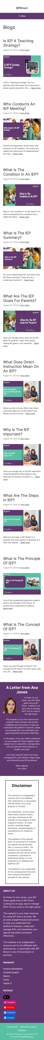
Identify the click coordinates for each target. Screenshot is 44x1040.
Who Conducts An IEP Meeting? (19, 106)
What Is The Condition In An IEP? (21, 171)
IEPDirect (22, 8)
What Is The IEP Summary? (17, 235)
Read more (36, 88)
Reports (6, 976)
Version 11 (7, 983)
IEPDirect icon (28, 1037)
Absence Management (13, 969)
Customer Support (11, 972)
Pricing (6, 980)
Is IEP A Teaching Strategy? (18, 43)
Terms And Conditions (28, 1027)
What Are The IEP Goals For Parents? (19, 298)
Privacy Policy (12, 1027)
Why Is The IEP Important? (16, 431)
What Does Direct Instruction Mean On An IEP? (21, 366)
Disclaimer (22, 1030)
